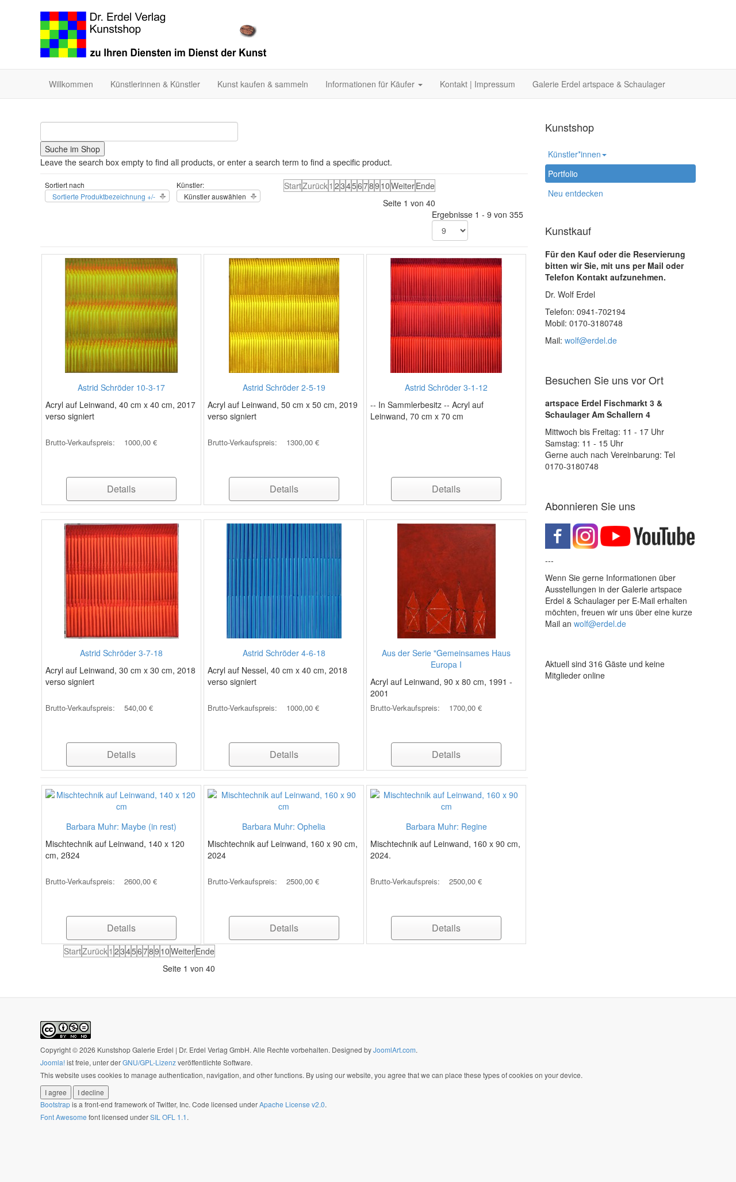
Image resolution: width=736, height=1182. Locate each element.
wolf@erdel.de (591, 340)
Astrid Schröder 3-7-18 (121, 653)
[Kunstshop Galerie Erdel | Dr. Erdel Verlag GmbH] (153, 34)
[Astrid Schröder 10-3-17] (121, 314)
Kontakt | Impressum (477, 84)
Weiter (403, 185)
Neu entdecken (575, 193)
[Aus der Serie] (446, 580)
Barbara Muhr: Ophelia (283, 826)
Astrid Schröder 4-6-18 (284, 653)
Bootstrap (55, 1104)
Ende (425, 185)
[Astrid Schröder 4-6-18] (284, 580)
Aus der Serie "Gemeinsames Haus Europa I (446, 658)
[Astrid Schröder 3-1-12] (446, 314)
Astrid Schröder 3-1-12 (446, 387)
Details (121, 488)
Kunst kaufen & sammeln (262, 84)
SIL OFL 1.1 (168, 1117)
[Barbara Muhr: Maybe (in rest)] (121, 799)
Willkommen (71, 84)
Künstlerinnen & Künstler (155, 84)
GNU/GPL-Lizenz (149, 1062)
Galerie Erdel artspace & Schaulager (598, 84)
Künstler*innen (574, 154)
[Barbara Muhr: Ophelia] (283, 799)
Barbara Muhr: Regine (446, 826)
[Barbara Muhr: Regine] (446, 799)
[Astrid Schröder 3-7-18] (121, 580)
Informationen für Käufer (371, 84)
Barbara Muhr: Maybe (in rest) (121, 826)
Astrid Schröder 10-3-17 (121, 387)
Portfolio (563, 173)
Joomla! (52, 1062)
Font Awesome (63, 1117)
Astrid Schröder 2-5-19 (284, 387)
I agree (56, 1092)
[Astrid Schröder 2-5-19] (284, 314)
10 (385, 185)
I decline (91, 1092)
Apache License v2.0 (292, 1104)
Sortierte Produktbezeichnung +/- (103, 196)
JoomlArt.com (394, 1049)
